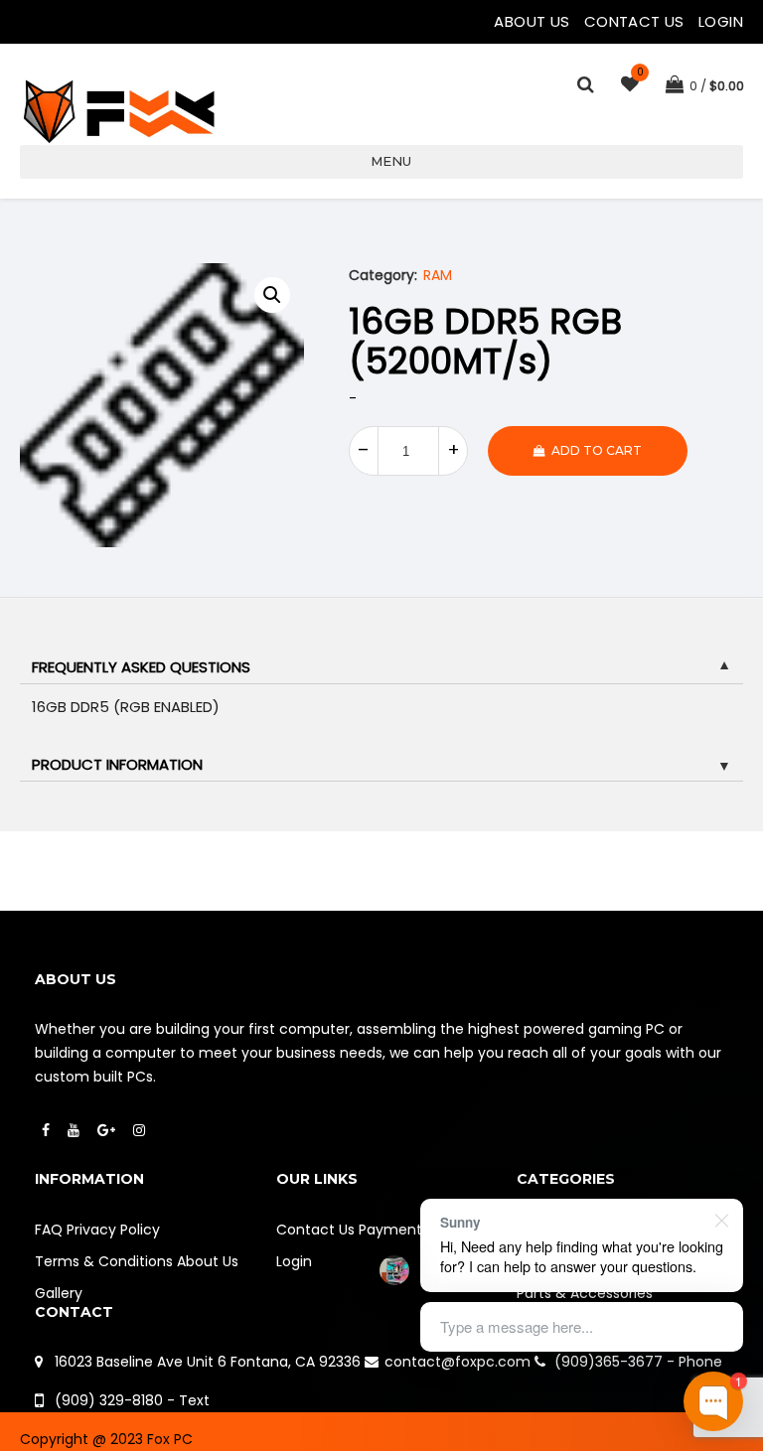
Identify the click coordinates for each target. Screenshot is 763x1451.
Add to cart (596, 450)
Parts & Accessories (585, 1293)
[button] (272, 295)
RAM (437, 275)
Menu (391, 161)
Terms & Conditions (104, 1261)
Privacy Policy (113, 1229)
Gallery (58, 1293)
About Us (534, 21)
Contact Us (636, 21)
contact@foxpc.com (457, 1362)
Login (720, 21)
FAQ (49, 1229)
